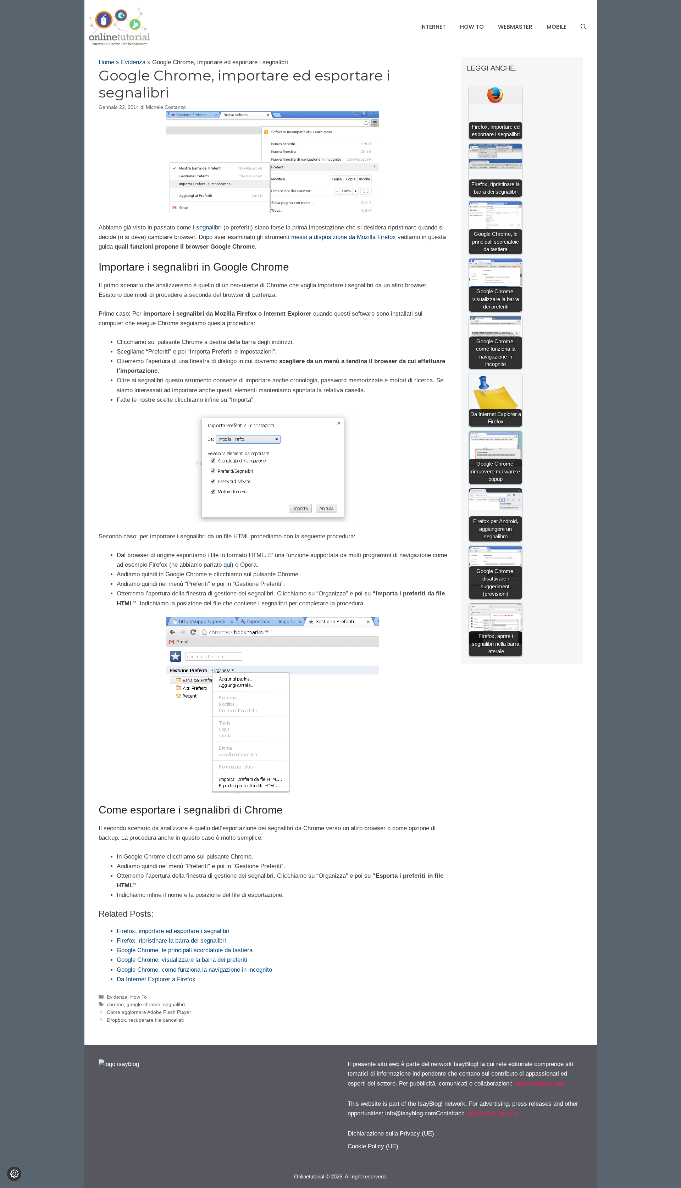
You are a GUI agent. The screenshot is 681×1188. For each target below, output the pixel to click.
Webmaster (515, 27)
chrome (115, 1004)
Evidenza (133, 62)
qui (227, 564)
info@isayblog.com (539, 1083)
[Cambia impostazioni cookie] (14, 1174)
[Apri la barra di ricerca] (583, 27)
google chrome (143, 1004)
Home (106, 62)
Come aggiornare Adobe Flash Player (149, 1012)
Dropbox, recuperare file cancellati (145, 1020)
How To (472, 27)
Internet (433, 27)
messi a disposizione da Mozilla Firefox (343, 237)
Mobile (556, 27)
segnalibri (209, 227)
